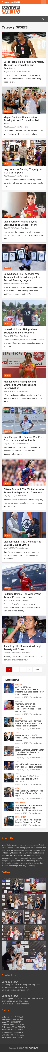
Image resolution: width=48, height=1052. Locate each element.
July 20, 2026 (9, 127)
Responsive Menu (43, 2)
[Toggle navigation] (5, 19)
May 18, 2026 (9, 496)
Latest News (12, 679)
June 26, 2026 (9, 228)
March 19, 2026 (10, 653)
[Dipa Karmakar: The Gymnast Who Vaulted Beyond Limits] (24, 525)
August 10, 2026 (21, 743)
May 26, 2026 (9, 391)
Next (37, 670)
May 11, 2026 (9, 548)
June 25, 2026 (9, 284)
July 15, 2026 (9, 176)
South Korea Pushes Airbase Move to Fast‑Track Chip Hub (28, 765)
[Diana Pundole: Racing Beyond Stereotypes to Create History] (24, 205)
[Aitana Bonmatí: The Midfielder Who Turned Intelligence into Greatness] (24, 473)
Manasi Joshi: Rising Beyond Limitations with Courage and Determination (20, 384)
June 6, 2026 (9, 336)
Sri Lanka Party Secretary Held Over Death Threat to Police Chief (29, 793)
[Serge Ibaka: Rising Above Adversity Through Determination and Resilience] (24, 45)
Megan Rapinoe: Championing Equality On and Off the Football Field (21, 120)
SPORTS (7, 56)
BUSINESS (18, 684)
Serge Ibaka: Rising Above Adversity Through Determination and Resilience (24, 65)
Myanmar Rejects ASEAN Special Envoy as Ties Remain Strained (28, 738)
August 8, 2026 (21, 813)
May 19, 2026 (9, 444)
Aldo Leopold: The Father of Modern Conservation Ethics (28, 821)
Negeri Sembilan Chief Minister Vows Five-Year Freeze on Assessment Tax (29, 752)
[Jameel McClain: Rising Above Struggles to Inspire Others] (24, 312)
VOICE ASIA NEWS (30, 1048)
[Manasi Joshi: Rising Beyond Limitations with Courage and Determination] (24, 365)
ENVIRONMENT (20, 802)
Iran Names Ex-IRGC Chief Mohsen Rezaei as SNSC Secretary (27, 778)
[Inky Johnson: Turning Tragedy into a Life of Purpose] (24, 152)
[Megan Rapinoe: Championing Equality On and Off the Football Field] (24, 100)
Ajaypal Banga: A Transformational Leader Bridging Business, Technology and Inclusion (29, 691)
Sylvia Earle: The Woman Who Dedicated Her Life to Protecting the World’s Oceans (29, 808)
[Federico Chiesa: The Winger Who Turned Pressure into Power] (24, 577)
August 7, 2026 (9, 71)
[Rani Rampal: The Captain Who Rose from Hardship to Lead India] (24, 420)
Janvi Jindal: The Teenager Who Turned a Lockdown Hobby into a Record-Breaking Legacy (22, 277)
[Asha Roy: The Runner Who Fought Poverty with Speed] (24, 629)
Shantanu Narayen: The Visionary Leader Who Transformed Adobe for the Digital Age (28, 708)
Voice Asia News (23, 71)
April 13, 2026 (9, 600)
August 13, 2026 (21, 697)
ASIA (17, 732)
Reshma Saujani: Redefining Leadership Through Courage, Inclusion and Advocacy (29, 723)
